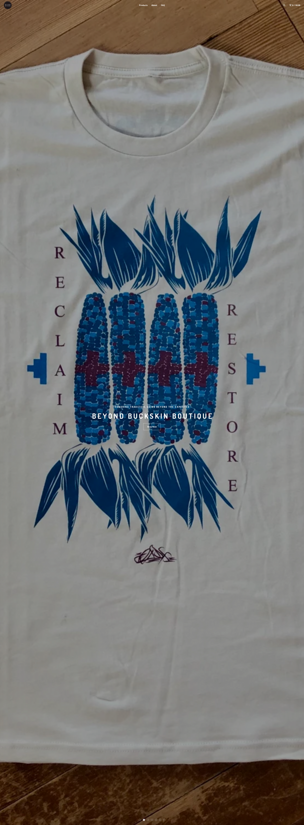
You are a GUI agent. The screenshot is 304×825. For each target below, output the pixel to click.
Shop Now (152, 426)
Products (143, 5)
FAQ (163, 5)
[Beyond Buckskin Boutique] (16, 5)
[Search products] (284, 5)
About (154, 5)
